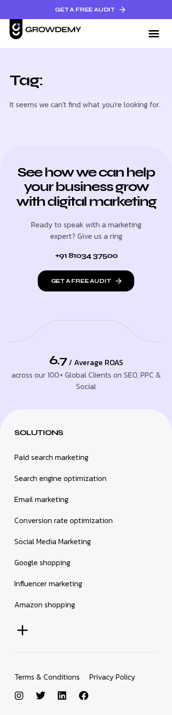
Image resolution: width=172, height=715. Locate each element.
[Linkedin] (62, 695)
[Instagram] (19, 695)
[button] (153, 33)
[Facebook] (83, 695)
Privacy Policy (112, 676)
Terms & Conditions (47, 676)
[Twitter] (40, 695)
